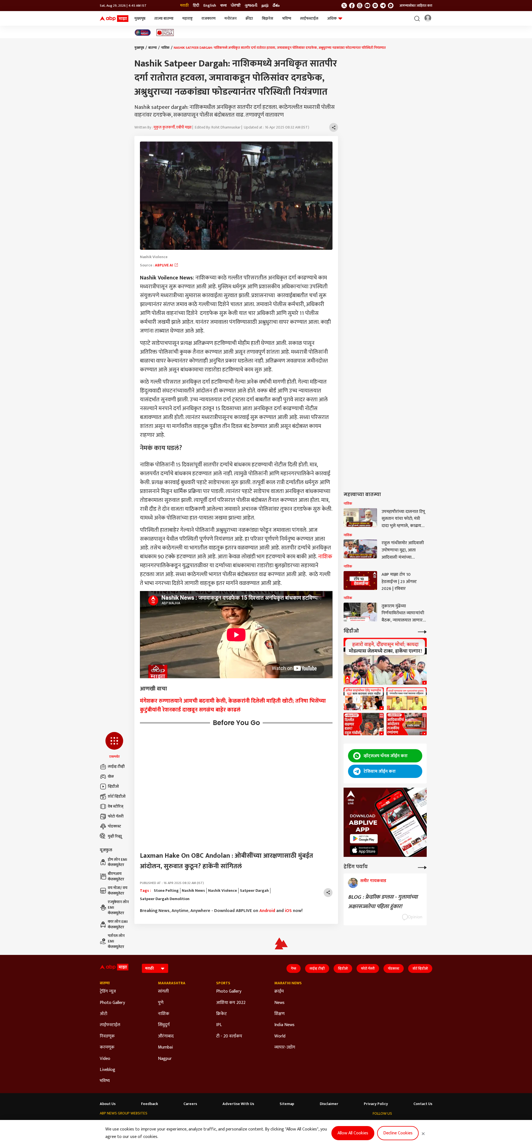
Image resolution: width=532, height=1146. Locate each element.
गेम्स (293, 968)
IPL (219, 1025)
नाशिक (165, 47)
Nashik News (193, 890)
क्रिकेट (221, 1014)
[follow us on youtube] (367, 5)
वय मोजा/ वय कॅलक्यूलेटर (117, 890)
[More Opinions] (422, 867)
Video (105, 1059)
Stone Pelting (166, 890)
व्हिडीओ (113, 786)
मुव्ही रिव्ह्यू (115, 836)
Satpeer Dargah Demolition (165, 899)
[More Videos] (422, 631)
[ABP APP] (364, 838)
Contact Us (422, 1104)
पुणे (160, 1003)
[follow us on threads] (359, 5)
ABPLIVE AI (164, 265)
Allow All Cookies (352, 1133)
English (209, 5)
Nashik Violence (222, 890)
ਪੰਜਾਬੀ (236, 5)
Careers (190, 1104)
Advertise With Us (238, 1104)
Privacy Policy (376, 1104)
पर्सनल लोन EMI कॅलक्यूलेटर (116, 941)
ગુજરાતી (251, 5)
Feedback (149, 1104)
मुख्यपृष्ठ (139, 18)
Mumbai (165, 1047)
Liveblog (107, 1070)
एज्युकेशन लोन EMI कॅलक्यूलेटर (118, 907)
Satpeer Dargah (254, 890)
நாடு (265, 5)
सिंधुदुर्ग (164, 1025)
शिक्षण (279, 1014)
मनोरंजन (230, 18)
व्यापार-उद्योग (284, 1047)
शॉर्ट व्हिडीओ (117, 796)
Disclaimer (329, 1104)
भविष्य (286, 18)
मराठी (184, 5)
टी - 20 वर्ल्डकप (229, 1036)
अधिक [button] (332, 18)
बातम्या (152, 47)
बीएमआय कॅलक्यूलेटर (116, 876)
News (279, 1003)
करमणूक (107, 1047)
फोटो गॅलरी (116, 816)
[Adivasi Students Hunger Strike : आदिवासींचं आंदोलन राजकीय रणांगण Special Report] (407, 724)
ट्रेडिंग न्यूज (108, 991)
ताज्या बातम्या (163, 18)
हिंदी (196, 5)
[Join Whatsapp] (390, 5)
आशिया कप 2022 (230, 1003)
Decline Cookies (398, 1133)
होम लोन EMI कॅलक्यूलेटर (117, 862)
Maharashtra (171, 983)
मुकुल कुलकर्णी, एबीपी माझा (172, 127)
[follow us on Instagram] (375, 5)
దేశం (276, 5)
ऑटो (103, 1014)
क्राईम (279, 991)
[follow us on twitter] (344, 5)
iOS (288, 910)
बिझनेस (267, 18)
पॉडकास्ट (114, 826)
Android (267, 910)
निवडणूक (107, 1036)
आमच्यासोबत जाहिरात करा (416, 5)
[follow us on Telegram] (383, 5)
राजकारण (208, 18)
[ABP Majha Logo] (114, 18)
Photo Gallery (112, 1003)
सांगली (163, 991)
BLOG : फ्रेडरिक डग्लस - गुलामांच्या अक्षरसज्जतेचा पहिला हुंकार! (383, 901)
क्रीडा (249, 18)
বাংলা (223, 5)
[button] (114, 745)
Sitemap (287, 1104)
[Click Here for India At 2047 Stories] (142, 32)
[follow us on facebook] (352, 5)
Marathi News (288, 983)
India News (284, 1025)
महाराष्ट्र (187, 18)
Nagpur (165, 1059)
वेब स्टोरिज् (115, 806)
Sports (223, 983)
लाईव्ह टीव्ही (116, 766)
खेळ (111, 776)
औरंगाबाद (166, 1036)
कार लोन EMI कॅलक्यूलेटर (118, 924)
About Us (108, 1104)
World (279, 1036)
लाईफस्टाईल (309, 18)
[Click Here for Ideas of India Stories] (165, 32)
